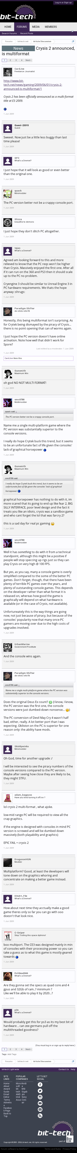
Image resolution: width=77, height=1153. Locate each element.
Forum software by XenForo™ (14, 1149)
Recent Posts (26, 33)
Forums (22, 26)
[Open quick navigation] (73, 41)
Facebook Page (8, 1109)
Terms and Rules (53, 1149)
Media (36, 26)
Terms (7, 1100)
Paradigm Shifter (25, 308)
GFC (17, 158)
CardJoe (19, 68)
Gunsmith (20, 370)
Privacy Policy (69, 1149)
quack (18, 190)
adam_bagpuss (23, 795)
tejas (17, 248)
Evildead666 (21, 973)
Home (7, 26)
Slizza (18, 219)
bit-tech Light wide (10, 1069)
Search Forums (9, 33)
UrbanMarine (22, 644)
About (6, 1086)
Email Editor (6, 1095)
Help (73, 1069)
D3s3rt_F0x (21, 896)
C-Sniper (20, 932)
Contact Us (64, 1069)
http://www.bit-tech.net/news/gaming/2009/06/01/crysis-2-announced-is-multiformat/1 (33, 85)
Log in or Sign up (63, 2)
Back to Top (7, 1114)
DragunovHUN (23, 859)
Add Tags (12, 1054)
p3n (17, 1010)
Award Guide (7, 1090)
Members (51, 26)
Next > (28, 60)
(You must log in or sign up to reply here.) (55, 1045)
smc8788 (19, 399)
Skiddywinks (22, 746)
